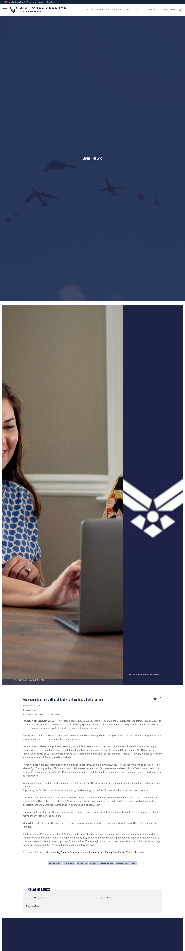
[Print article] (155, 699)
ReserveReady (82, 863)
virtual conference (107, 863)
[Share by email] (160, 699)
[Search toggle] (180, 9)
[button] (55, 2)
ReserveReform (69, 863)
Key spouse (93, 863)
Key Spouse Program (68, 852)
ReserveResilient (55, 863)
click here (139, 852)
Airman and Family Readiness (108, 852)
